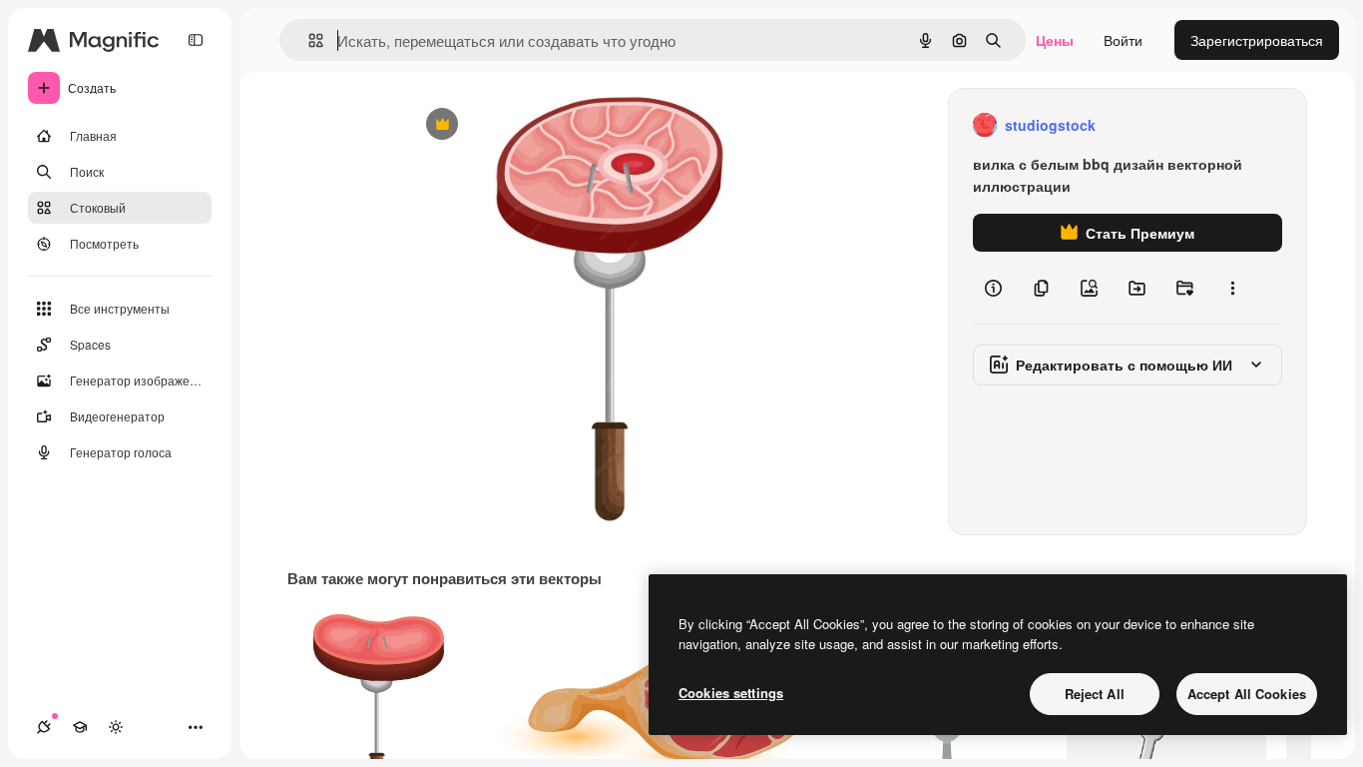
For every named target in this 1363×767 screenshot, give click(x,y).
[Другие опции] (1232, 288)
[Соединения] (44, 727)
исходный (540, 125)
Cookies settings (731, 692)
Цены (1055, 40)
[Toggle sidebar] (196, 40)
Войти (1123, 40)
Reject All (1095, 693)
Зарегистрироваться (1256, 40)
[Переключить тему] (116, 727)
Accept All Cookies (1246, 693)
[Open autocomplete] (307, 40)
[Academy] (80, 727)
